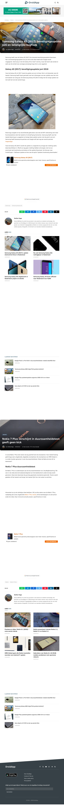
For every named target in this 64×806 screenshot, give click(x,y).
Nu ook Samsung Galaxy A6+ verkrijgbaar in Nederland (43, 254)
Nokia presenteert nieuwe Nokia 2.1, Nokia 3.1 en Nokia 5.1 (45, 630)
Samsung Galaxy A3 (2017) (23, 157)
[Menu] (6, 2)
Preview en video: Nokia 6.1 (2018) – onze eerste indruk (17, 630)
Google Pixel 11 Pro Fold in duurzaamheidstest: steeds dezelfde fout (35, 360)
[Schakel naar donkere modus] (55, 2)
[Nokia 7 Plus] (10, 539)
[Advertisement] (32, 87)
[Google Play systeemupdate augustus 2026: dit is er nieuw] (9, 379)
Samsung (7, 205)
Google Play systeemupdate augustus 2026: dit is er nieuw (32, 377)
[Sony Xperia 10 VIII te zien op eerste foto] (9, 388)
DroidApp (7, 20)
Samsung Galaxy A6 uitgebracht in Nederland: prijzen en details (16, 277)
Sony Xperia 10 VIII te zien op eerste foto (27, 386)
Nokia (6, 582)
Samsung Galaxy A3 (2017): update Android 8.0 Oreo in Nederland (16, 254)
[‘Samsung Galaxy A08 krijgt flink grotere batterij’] (9, 371)
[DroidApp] (32, 2)
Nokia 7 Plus (18, 534)
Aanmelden (9, 792)
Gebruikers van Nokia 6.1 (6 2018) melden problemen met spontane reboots (44, 655)
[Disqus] (32, 306)
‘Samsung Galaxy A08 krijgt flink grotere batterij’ (29, 369)
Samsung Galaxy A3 (17, 205)
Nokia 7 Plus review (30, 494)
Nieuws (12, 20)
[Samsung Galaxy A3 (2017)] (10, 162)
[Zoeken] (58, 2)
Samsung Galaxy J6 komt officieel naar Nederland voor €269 (44, 277)
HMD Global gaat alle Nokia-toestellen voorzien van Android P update (17, 654)
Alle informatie (51, 165)
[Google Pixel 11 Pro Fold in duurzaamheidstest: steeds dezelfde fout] (9, 363)
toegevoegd (8, 141)
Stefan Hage (11, 49)
